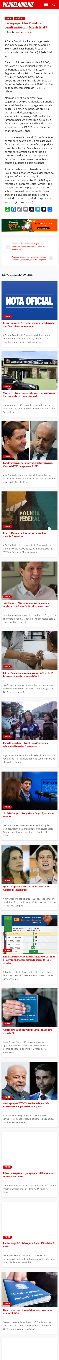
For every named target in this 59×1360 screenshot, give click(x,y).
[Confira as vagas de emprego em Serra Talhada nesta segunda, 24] (29, 1007)
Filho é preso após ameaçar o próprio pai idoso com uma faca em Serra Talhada (29, 1175)
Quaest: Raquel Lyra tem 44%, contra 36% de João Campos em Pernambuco (27, 888)
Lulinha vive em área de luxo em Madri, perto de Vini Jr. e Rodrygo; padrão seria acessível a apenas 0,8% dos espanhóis (29, 959)
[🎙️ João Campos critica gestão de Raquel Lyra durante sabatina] (29, 791)
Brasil (9, 18)
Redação (10, 32)
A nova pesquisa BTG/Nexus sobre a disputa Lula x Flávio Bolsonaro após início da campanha (27, 1105)
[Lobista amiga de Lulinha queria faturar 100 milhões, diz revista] (29, 1221)
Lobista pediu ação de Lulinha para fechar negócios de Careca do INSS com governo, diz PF (28, 465)
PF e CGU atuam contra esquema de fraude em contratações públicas (25, 535)
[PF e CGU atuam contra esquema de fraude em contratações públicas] (29, 510)
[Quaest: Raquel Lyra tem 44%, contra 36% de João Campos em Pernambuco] (29, 864)
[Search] (53, 4)
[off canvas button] (46, 4)
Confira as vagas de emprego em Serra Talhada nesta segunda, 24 (27, 1031)
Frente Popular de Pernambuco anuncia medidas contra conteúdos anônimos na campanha (29, 325)
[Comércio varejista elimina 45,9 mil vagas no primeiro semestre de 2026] (29, 1289)
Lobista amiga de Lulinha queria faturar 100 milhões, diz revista (29, 1245)
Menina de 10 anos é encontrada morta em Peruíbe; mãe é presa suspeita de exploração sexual (29, 395)
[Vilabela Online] (19, 4)
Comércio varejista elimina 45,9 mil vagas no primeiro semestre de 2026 (27, 1312)
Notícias (19, 18)
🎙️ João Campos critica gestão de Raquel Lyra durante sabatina (28, 815)
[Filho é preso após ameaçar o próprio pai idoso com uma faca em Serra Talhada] (29, 1151)
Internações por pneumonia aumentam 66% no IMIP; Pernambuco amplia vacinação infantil (28, 675)
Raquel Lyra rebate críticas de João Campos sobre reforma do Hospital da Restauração (26, 745)
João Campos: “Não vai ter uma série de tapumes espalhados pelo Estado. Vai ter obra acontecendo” (26, 605)
